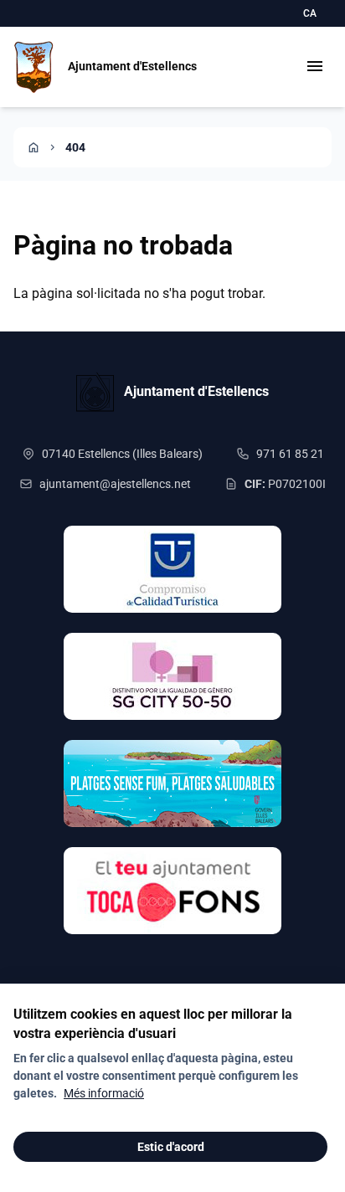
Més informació (104, 1093)
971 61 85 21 (290, 453)
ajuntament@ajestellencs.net (115, 484)
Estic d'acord (170, 1146)
